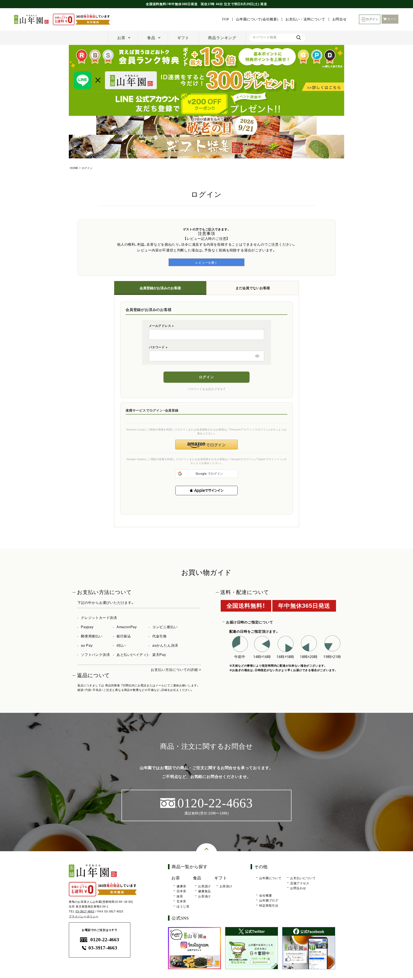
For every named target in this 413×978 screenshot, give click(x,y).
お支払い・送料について (305, 19)
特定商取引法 (268, 905)
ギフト (183, 38)
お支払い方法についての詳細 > (176, 670)
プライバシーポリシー (84, 916)
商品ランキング (222, 38)
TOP (225, 19)
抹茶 (180, 896)
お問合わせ (298, 888)
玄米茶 (181, 901)
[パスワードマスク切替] (257, 356)
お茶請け (204, 886)
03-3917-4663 (85, 911)
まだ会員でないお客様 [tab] (253, 288)
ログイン (372, 19)
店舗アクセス (299, 883)
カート (392, 19)
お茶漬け (204, 896)
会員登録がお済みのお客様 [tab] (160, 288)
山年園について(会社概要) (257, 19)
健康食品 (204, 891)
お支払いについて (303, 878)
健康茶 (181, 886)
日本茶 (181, 891)
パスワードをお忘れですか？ (206, 389)
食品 (151, 38)
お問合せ (339, 19)
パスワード (159, 347)
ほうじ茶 (183, 906)
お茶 (121, 38)
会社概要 (265, 895)
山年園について (270, 878)
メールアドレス (162, 326)
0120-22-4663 (104, 939)
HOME (74, 168)
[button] (206, 490)
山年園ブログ (268, 900)
